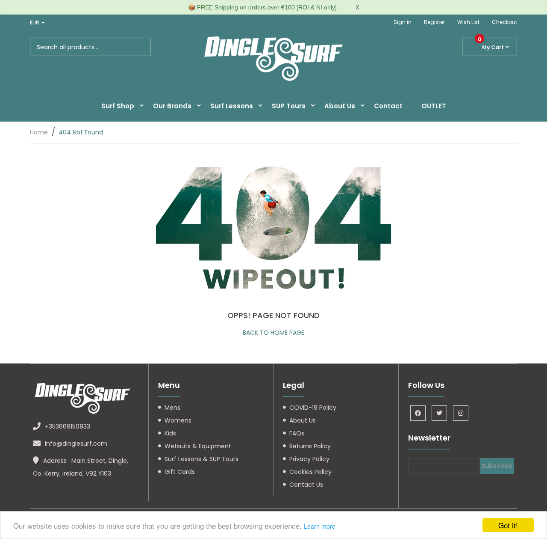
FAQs (296, 433)
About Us (302, 420)
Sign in (403, 22)
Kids (170, 433)
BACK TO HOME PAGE (273, 332)
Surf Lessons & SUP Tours (201, 459)
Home (39, 132)
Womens (178, 420)
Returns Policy (310, 446)
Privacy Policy (309, 459)
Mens (172, 407)
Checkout (504, 22)
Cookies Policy (310, 472)
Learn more (319, 526)
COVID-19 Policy (312, 407)
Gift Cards (180, 472)
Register (434, 22)
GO (141, 47)
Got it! (508, 525)
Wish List (468, 22)
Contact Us (306, 484)
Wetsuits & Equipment (198, 446)
